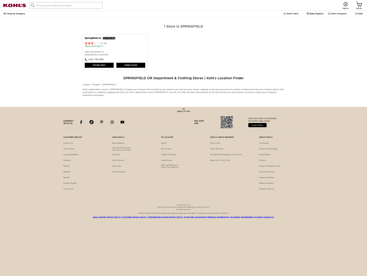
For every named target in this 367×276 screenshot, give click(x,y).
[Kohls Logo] (14, 6)
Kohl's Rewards (216, 149)
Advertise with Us (266, 189)
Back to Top (183, 111)
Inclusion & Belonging (268, 149)
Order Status (68, 149)
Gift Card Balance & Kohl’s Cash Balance (169, 166)
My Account (166, 149)
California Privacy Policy (134, 217)
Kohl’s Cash (68, 189)
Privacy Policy (114, 217)
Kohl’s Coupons (119, 172)
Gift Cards (116, 166)
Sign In (164, 143)
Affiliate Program (266, 183)
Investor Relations (266, 177)
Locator (86, 84)
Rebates (66, 172)
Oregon (96, 84)
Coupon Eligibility (70, 154)
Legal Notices (99, 217)
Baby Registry (118, 143)
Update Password (168, 154)
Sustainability (264, 154)
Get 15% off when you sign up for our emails (121, 149)
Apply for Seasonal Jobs (269, 166)
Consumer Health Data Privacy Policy (165, 217)
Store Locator (118, 160)
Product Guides (70, 183)
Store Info (99, 65)
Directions (130, 65)
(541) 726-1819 (96, 59)
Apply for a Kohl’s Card (220, 160)
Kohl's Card (215, 143)
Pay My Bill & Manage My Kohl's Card (226, 154)
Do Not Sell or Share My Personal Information (206, 217)
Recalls (66, 177)
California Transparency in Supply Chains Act (252, 217)
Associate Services (267, 172)
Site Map (116, 154)
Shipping (67, 160)
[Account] (345, 4)
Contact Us (68, 143)
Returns (66, 166)
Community (264, 143)
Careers (262, 160)
